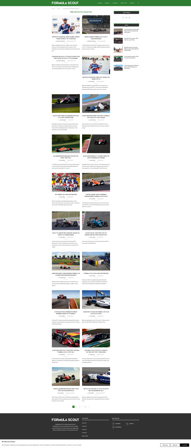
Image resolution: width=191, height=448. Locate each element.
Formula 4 (115, 3)
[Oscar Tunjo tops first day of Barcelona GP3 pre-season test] (96, 220)
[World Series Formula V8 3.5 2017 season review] (96, 24)
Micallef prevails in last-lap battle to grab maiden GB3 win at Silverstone (131, 49)
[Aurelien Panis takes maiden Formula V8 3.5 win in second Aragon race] (66, 261)
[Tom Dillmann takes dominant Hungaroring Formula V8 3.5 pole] (96, 182)
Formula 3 (107, 3)
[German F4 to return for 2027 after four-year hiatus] (118, 41)
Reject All (175, 445)
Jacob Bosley (63, 120)
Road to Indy (124, 3)
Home (53, 8)
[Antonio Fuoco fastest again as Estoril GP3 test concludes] (96, 338)
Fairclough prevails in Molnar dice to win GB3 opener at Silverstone (131, 67)
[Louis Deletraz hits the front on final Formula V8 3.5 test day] (66, 338)
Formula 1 (84, 423)
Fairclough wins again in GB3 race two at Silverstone (131, 57)
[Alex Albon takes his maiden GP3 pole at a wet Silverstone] (66, 103)
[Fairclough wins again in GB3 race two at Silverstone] (118, 59)
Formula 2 (100, 3)
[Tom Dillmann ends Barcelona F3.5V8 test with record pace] (66, 376)
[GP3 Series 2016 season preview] (66, 182)
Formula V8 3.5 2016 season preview (96, 273)
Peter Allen (91, 81)
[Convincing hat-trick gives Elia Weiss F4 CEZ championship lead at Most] (118, 32)
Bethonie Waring (61, 41)
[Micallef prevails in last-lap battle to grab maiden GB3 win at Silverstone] (118, 50)
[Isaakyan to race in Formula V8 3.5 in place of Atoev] (96, 299)
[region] (95, 443)
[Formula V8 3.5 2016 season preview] (96, 261)
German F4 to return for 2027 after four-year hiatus (131, 39)
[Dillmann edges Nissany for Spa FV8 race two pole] (66, 143)
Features (132, 3)
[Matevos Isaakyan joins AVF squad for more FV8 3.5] (96, 65)
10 (85, 406)
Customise (165, 445)
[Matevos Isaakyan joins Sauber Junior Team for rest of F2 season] (66, 24)
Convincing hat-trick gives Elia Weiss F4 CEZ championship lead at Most (131, 31)
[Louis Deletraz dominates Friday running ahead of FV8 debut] (66, 299)
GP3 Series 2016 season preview (66, 194)
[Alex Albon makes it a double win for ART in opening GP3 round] (96, 143)
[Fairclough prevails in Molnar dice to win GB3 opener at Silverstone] (118, 68)
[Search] (138, 3)
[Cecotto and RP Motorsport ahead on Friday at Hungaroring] (66, 220)
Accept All (184, 445)
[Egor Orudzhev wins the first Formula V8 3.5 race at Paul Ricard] (96, 103)
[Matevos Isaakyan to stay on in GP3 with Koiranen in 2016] (96, 376)
